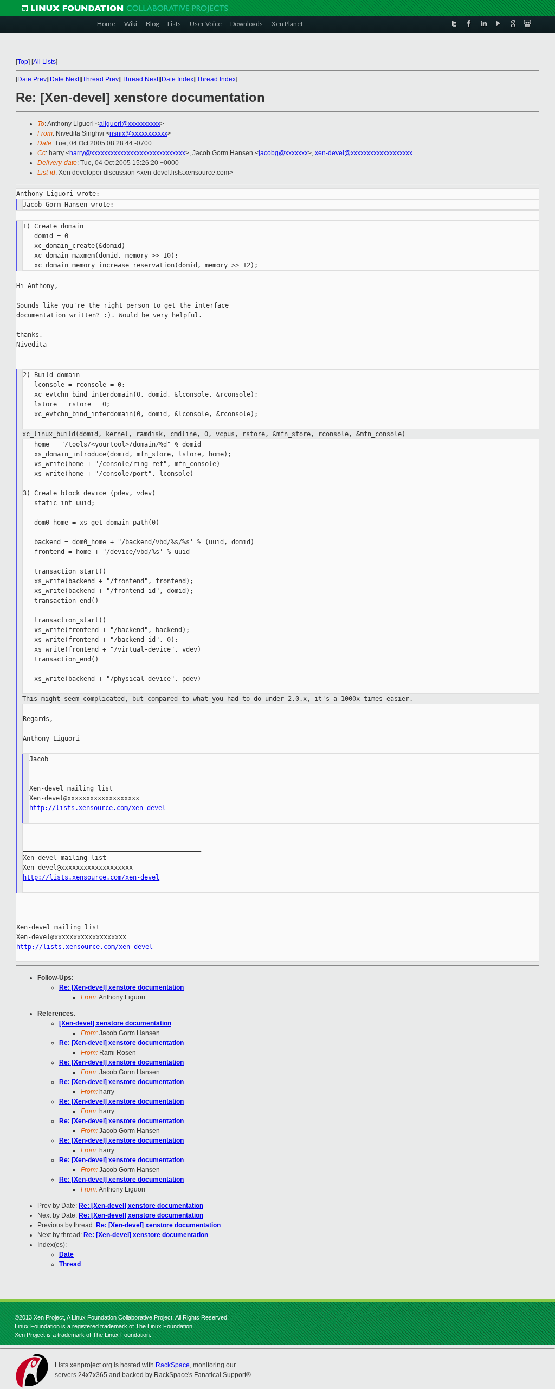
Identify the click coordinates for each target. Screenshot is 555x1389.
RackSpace (173, 1365)
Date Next (64, 79)
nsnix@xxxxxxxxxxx (138, 133)
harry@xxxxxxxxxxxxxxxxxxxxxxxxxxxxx (127, 153)
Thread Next (140, 79)
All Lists (44, 62)
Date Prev (32, 79)
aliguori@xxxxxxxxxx (129, 124)
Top (22, 62)
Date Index (177, 79)
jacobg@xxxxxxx (283, 153)
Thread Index (216, 79)
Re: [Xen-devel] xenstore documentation (121, 987)
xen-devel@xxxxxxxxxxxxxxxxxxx (363, 153)
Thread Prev (100, 79)
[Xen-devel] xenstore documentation (115, 1023)
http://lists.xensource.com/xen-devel (97, 808)
